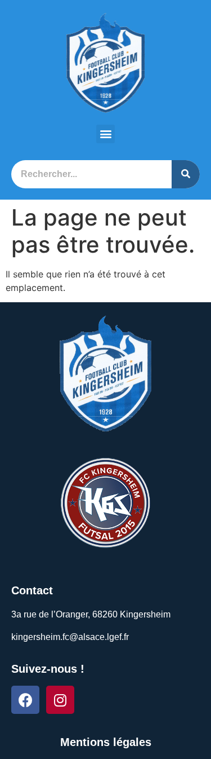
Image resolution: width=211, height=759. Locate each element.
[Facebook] (25, 700)
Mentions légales (105, 742)
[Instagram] (60, 700)
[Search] (186, 174)
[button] (105, 134)
